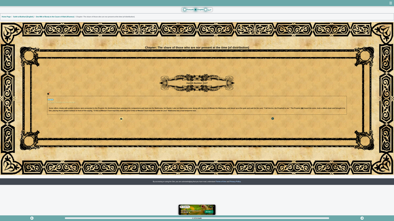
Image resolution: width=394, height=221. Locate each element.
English (201, 9)
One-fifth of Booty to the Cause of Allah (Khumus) (54, 17)
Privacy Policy (235, 181)
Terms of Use (221, 181)
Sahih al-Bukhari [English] (23, 17)
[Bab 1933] (362, 219)
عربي (209, 9)
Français (190, 9)
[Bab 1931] (32, 219)
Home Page (6, 17)
